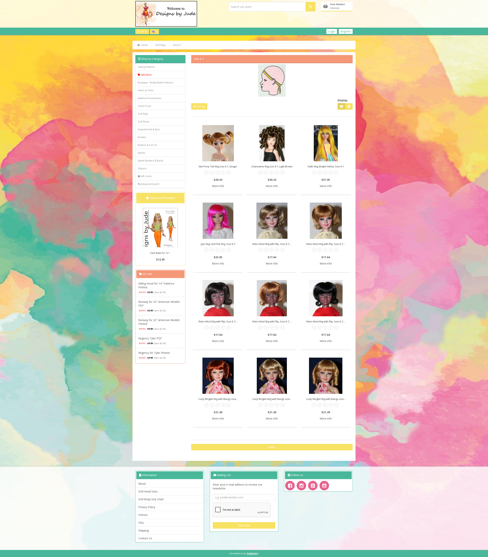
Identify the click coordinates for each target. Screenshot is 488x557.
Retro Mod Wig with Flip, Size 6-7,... (271, 244)
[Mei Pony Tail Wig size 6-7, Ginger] (218, 143)
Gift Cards (146, 176)
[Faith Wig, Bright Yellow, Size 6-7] (326, 143)
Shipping (143, 530)
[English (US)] (154, 31)
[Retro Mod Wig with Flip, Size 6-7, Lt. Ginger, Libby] (272, 298)
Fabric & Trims (145, 90)
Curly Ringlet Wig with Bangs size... (218, 399)
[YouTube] (324, 485)
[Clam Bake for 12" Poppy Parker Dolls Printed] (160, 234)
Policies (143, 515)
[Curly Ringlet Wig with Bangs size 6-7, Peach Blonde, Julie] (272, 376)
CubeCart (252, 553)
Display (343, 100)
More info (218, 186)
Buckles (142, 137)
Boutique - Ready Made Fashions (155, 82)
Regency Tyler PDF (150, 338)
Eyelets (141, 152)
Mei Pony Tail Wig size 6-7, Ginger (218, 166)
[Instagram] (301, 485)
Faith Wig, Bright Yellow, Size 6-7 (326, 166)
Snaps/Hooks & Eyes (149, 129)
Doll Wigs (143, 113)
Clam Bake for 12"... (160, 253)
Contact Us (145, 538)
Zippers (142, 168)
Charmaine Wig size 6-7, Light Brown (272, 166)
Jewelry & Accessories (149, 98)
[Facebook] (290, 485)
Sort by (200, 106)
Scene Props (144, 106)
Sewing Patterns (146, 67)
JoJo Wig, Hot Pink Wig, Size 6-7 (218, 244)
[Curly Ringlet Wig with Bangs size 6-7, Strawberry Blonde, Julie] (326, 376)
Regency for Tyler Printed (154, 353)
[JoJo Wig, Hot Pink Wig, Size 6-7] (218, 221)
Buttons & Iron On (147, 145)
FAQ (141, 522)
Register (346, 31)
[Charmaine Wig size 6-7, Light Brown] (272, 143)
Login (331, 31)
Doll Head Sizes (148, 491)
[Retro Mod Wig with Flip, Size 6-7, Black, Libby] (326, 298)
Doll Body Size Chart (151, 499)
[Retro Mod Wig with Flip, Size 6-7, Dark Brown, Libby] (218, 298)
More (272, 447)
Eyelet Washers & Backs (150, 160)
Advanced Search (149, 184)
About (142, 483)
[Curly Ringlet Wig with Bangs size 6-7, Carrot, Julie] (218, 376)
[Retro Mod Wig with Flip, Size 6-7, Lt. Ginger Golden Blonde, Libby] (326, 221)
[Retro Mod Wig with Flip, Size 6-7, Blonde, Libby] (272, 221)
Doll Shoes (143, 121)
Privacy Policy (146, 507)
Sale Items (146, 74)
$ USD (141, 31)
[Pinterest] (313, 485)
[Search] (310, 6)
